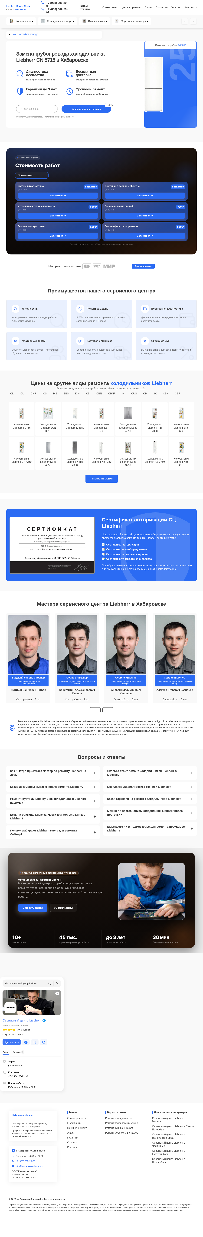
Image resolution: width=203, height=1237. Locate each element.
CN (12, 393)
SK (155, 393)
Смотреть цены (63, 907)
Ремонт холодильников (118, 1118)
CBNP (112, 393)
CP (145, 393)
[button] (95, 710)
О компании (110, 7)
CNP (33, 393)
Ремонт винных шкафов (119, 1128)
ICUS (134, 393)
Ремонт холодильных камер (121, 1123)
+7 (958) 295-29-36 (57, 4)
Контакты (190, 7)
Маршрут (14, 1042)
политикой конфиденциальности (60, 117)
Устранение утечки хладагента (36, 206)
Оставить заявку (33, 907)
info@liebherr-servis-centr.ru (30, 1166)
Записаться (56, 195)
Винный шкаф (96, 21)
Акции (149, 7)
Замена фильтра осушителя (121, 226)
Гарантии (162, 7)
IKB (55, 393)
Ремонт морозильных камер (121, 1132)
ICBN (99, 393)
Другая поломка (143, 266)
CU (22, 393)
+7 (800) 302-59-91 (57, 11)
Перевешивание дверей (119, 206)
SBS (66, 393)
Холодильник (23, 21)
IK (123, 393)
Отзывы (176, 7)
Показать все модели (102, 478)
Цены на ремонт (131, 7)
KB (87, 393)
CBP (177, 393)
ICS (45, 393)
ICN (77, 393)
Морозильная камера (133, 21)
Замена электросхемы (31, 226)
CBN (166, 393)
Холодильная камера (59, 21)
